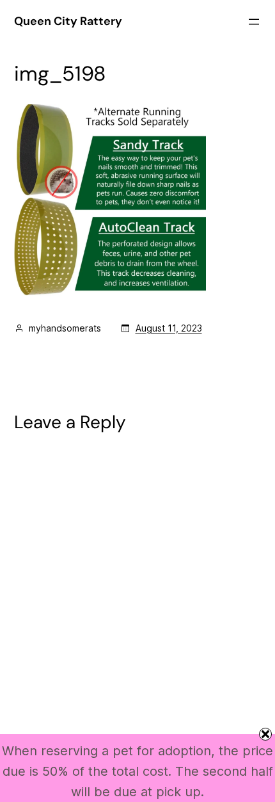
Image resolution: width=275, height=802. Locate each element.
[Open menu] (254, 21)
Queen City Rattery (68, 21)
